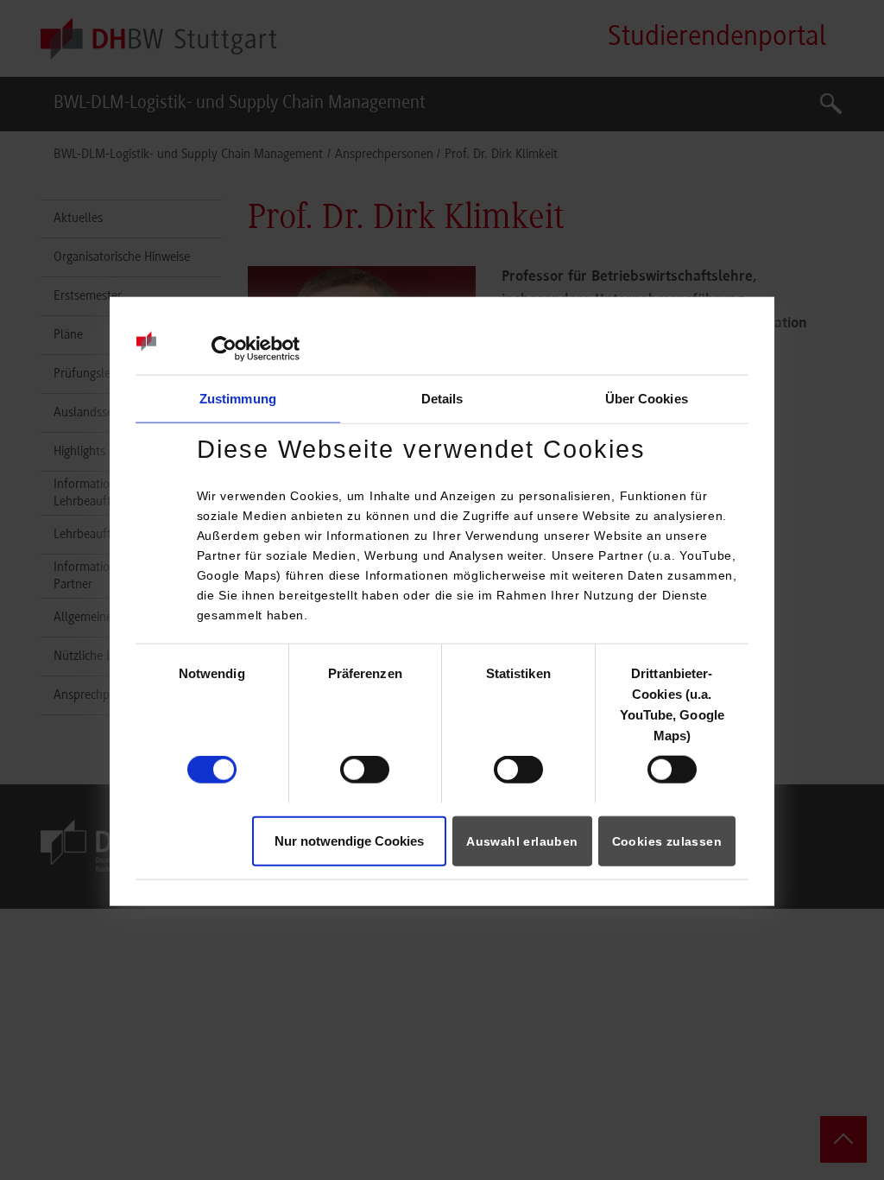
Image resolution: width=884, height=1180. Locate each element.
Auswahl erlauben (522, 840)
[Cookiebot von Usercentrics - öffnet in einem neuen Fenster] (224, 349)
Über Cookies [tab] (646, 398)
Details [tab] (442, 398)
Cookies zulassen (667, 840)
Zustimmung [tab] (237, 398)
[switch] (364, 769)
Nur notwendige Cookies (349, 840)
